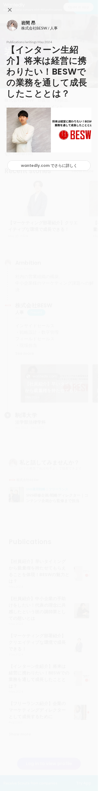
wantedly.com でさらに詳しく (49, 165)
